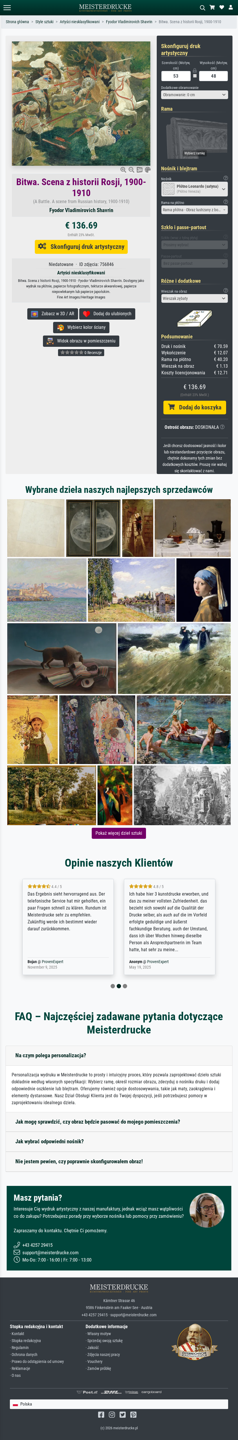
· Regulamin (19, 1347)
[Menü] (7, 8)
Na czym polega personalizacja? (50, 1055)
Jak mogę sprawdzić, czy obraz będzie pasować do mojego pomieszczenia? (97, 1121)
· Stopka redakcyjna (25, 1340)
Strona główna (17, 21)
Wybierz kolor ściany (85, 327)
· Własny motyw (98, 1333)
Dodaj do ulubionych (110, 313)
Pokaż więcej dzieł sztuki (118, 833)
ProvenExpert (52, 961)
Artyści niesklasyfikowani (80, 21)
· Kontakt (17, 1333)
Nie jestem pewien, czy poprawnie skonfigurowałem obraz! (79, 1161)
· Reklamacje (20, 1368)
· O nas (15, 1375)
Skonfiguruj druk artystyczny (85, 246)
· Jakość (92, 1347)
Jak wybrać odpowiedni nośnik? (49, 1141)
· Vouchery (94, 1361)
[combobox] (194, 94)
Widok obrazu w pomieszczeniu (85, 341)
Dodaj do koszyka (198, 407)
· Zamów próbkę (98, 1368)
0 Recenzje (93, 352)
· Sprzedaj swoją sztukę (104, 1340)
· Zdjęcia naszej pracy (103, 1354)
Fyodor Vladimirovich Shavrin (129, 21)
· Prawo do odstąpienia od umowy (37, 1361)
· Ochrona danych (23, 1354)
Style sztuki (44, 21)
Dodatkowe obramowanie (180, 87)
